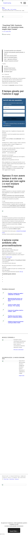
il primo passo (9, 257)
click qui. (21, 271)
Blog (3, 8)
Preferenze (17, 479)
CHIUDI (2, 534)
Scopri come (21, 375)
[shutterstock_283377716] (12, 20)
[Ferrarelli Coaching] (11, 3)
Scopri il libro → (14, 531)
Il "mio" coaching (5, 31)
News (10, 31)
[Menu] (24, 3)
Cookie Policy (11, 479)
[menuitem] (20, 3)
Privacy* (4, 121)
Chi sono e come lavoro (18, 349)
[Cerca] (20, 3)
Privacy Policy (6, 479)
